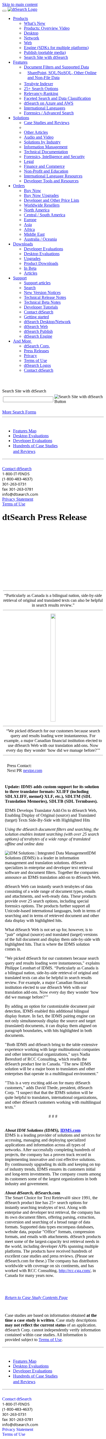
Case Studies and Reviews (46, 122)
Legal (29, 161)
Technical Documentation (46, 151)
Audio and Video (39, 137)
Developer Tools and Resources (51, 181)
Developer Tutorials (41, 307)
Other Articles (36, 132)
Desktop (31, 33)
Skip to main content (20, 4)
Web (28, 42)
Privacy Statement (17, 499)
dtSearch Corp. (37, 346)
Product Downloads (41, 263)
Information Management (45, 147)
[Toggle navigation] (4, 11)
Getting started (36, 317)
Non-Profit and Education (46, 171)
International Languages (44, 108)
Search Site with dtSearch (46, 57)
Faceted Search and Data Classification (57, 98)
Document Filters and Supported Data (56, 67)
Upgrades (32, 258)
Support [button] (20, 278)
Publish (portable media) (45, 52)
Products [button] (20, 18)
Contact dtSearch (38, 312)
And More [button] (22, 341)
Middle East (34, 234)
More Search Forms (19, 412)
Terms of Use (35, 360)
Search (30, 287)
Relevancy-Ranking (41, 93)
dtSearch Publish (38, 331)
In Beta (30, 268)
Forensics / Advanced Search (49, 113)
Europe (30, 219)
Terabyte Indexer (38, 83)
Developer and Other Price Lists (51, 200)
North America (36, 210)
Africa (29, 229)
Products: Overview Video (47, 28)
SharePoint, (37, 72)
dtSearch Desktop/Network (47, 321)
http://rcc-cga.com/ (75, 1270)
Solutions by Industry (42, 142)
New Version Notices (42, 292)
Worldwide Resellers (42, 205)
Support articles (37, 283)
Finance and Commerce (44, 166)
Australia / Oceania (40, 239)
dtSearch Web (36, 326)
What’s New (34, 23)
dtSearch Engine (38, 336)
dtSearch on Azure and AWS (48, 103)
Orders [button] (19, 185)
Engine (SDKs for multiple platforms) (56, 47)
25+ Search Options (41, 88)
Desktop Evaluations (42, 253)
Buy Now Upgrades (41, 195)
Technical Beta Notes (42, 302)
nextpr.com (32, 770)
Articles (30, 273)
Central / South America (44, 215)
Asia (28, 224)
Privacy (30, 355)
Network (31, 38)
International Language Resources (53, 176)
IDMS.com (70, 1130)
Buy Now (32, 190)
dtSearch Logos (37, 365)
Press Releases (36, 350)
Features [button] (20, 62)
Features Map (24, 431)
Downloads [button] (23, 244)
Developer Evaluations (43, 249)
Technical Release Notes (45, 297)
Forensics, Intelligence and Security (54, 156)
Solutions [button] (21, 117)
